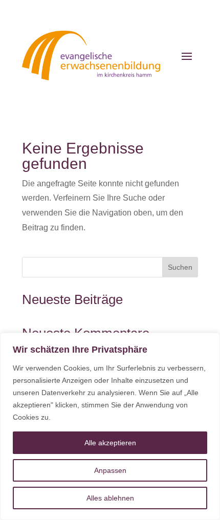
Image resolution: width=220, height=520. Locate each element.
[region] (110, 426)
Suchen (180, 267)
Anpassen (110, 470)
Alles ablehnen (110, 498)
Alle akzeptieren (110, 443)
